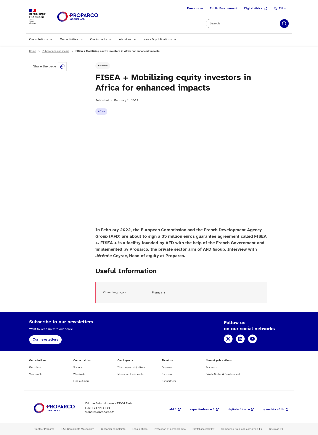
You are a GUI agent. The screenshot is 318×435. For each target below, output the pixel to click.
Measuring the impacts (130, 374)
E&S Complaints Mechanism (77, 429)
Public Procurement (223, 8)
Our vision (167, 374)
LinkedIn (240, 339)
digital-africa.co (239, 409)
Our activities (69, 39)
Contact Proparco (44, 429)
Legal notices (140, 429)
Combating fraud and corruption (239, 429)
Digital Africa (253, 8)
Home (32, 51)
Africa (101, 111)
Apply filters (284, 23)
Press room (195, 8)
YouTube (252, 339)
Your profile (35, 374)
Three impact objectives (131, 367)
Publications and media (55, 51)
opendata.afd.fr (273, 409)
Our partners (169, 381)
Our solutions (38, 39)
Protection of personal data (170, 429)
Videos (103, 65)
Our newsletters (45, 339)
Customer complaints (113, 429)
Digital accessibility (203, 429)
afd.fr (173, 409)
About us (125, 39)
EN (281, 8)
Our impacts (98, 39)
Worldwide (79, 374)
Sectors (77, 367)
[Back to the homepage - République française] (78, 17)
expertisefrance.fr (202, 409)
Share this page (62, 66)
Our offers (35, 367)
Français (158, 292)
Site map (274, 429)
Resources (211, 367)
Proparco (167, 367)
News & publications (157, 39)
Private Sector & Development (223, 374)
